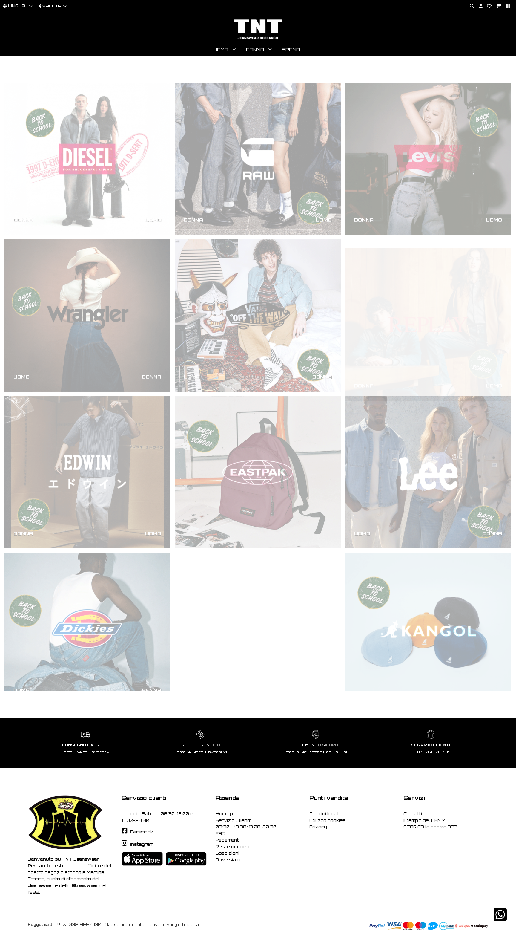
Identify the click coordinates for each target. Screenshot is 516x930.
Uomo (221, 49)
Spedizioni (227, 853)
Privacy (318, 827)
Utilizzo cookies (327, 820)
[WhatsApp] (500, 918)
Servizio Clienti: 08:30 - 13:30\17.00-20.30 (246, 823)
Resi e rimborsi (232, 846)
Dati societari (119, 924)
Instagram (141, 844)
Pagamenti (228, 840)
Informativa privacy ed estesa (167, 924)
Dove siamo (229, 859)
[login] (478, 6)
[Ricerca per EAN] (505, 6)
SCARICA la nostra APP (430, 827)
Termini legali (324, 813)
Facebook (141, 832)
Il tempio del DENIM (424, 820)
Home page (229, 813)
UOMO (153, 201)
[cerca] (469, 6)
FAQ (220, 833)
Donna (255, 49)
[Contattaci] (487, 6)
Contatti (412, 813)
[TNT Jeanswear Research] (258, 39)
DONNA (23, 201)
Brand (291, 49)
